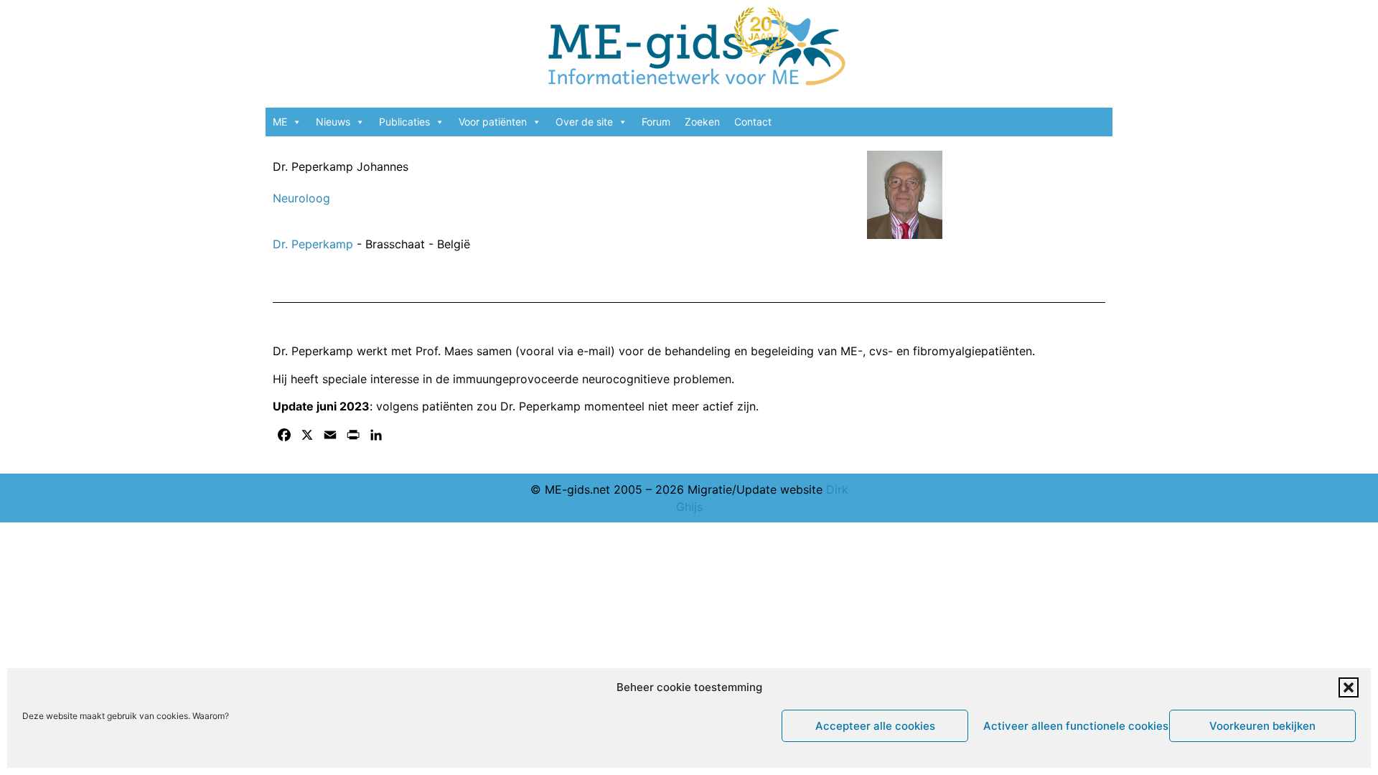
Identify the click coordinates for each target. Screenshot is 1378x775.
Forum (656, 122)
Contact (753, 122)
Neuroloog (301, 198)
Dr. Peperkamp (315, 244)
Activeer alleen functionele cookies (1072, 726)
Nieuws (333, 122)
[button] (1348, 687)
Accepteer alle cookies (875, 726)
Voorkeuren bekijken (1262, 726)
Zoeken (702, 122)
